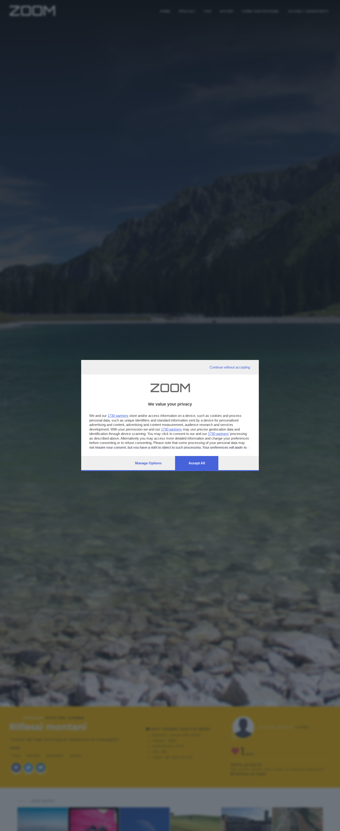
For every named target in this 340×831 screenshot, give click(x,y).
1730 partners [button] (118, 416)
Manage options (148, 463)
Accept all (197, 463)
